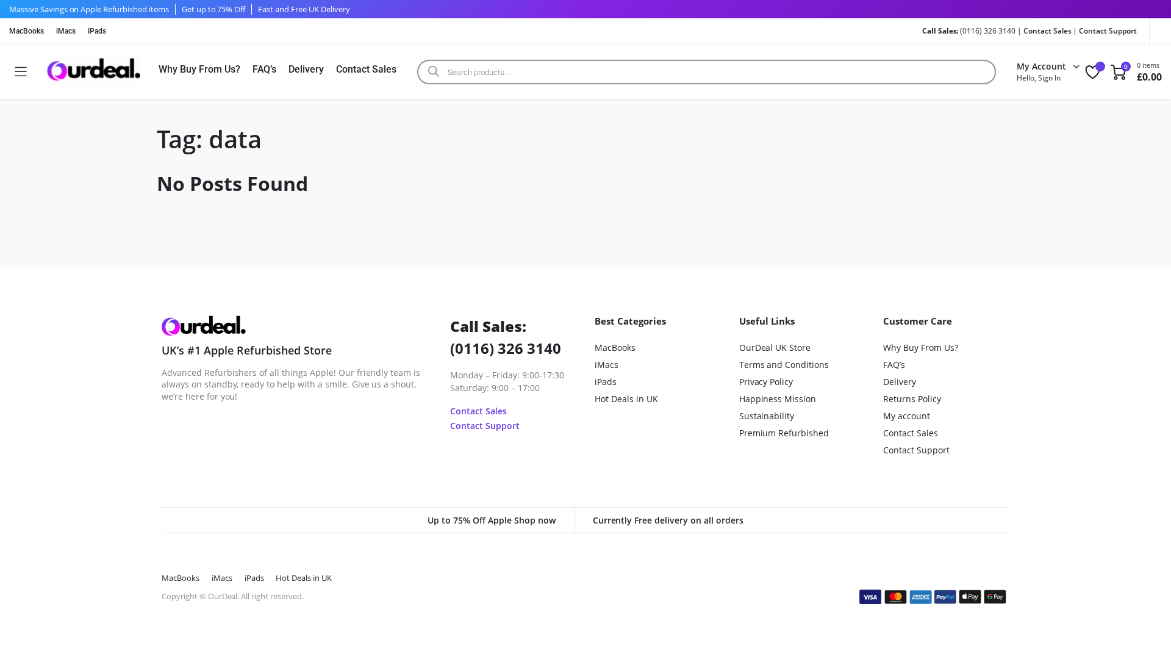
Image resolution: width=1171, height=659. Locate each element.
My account (906, 416)
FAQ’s (264, 69)
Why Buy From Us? (199, 69)
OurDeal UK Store (775, 347)
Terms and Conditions (784, 364)
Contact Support (1108, 31)
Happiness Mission (778, 399)
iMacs (66, 31)
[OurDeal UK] (92, 72)
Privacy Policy (766, 381)
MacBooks (26, 31)
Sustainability (767, 416)
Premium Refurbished (784, 433)
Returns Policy (912, 399)
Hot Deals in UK (626, 399)
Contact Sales (1047, 31)
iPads (97, 31)
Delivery (306, 69)
